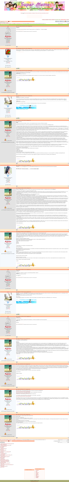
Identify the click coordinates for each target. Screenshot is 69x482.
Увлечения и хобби (3, 462)
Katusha (37, 476)
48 (31, 70)
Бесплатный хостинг (34, 481)
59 (29, 389)
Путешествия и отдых (19, 23)
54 (30, 269)
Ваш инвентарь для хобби (4, 461)
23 (9, 41)
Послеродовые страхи (4, 459)
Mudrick (37, 477)
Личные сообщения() (45, 19)
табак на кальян (3, 448)
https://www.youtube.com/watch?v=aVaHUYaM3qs (23, 391)
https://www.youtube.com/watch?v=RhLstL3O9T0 (23, 392)
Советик (2, 446)
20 (9, 111)
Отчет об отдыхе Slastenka (25, 23)
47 (31, 48)
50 (30, 120)
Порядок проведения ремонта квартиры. (6, 464)
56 (30, 316)
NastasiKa (7, 22)
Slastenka (37, 470)
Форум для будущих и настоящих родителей (5, 23)
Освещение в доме (3, 466)
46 (31, 26)
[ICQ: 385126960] (19, 118)
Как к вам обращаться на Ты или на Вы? (6, 443)
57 (29, 338)
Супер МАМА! (14, 23)
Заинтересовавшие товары (4, 456)
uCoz (37, 481)
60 (29, 414)
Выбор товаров (2, 455)
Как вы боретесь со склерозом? (5, 451)
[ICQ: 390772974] (19, 68)
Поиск (68, 19)
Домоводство (2, 463)
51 (30, 165)
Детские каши (3, 453)
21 (9, 85)
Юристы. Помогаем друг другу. (5, 445)
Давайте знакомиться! (3, 444)
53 (30, 231)
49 (31, 95)
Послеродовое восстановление (4, 460)
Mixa (36, 475)
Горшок (2, 458)
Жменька (37, 474)
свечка (37, 473)
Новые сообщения (52, 19)
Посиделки (1, 447)
